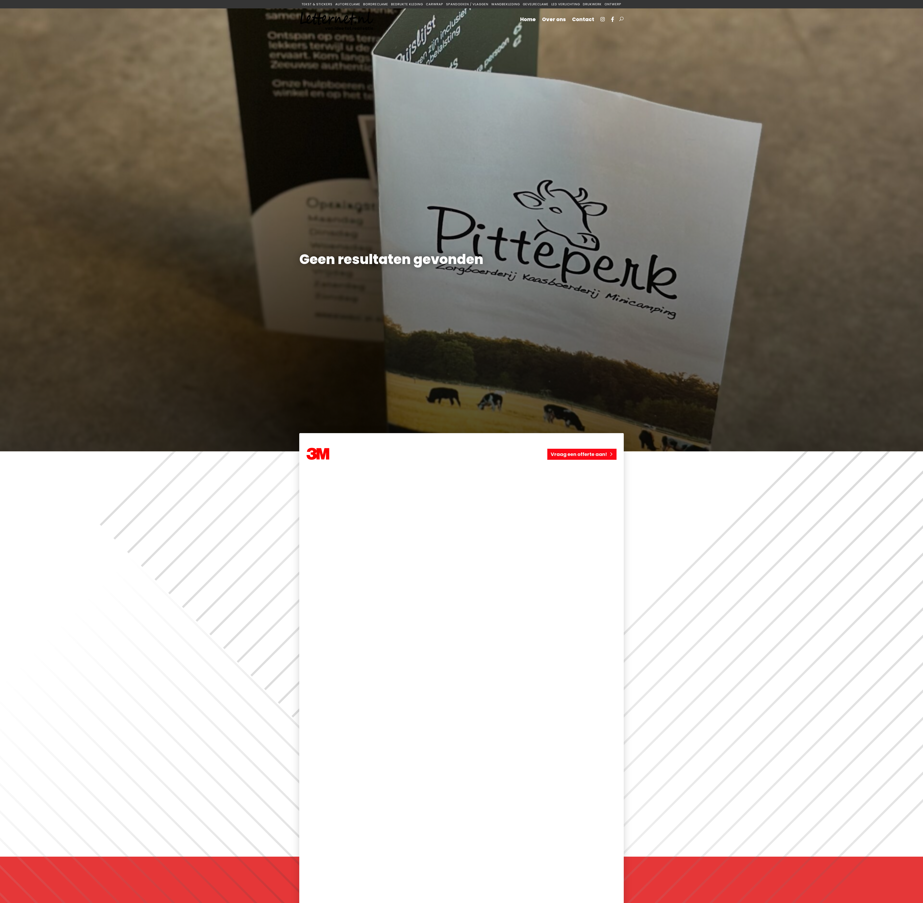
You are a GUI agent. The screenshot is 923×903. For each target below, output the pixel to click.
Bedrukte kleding (407, 4)
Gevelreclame (536, 4)
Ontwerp (613, 4)
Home (528, 20)
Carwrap (434, 4)
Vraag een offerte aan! (579, 454)
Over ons (554, 20)
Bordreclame (375, 4)
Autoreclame (347, 4)
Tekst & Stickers (317, 4)
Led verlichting (565, 4)
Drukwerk (592, 4)
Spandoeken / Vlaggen (467, 4)
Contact (583, 20)
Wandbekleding (505, 4)
